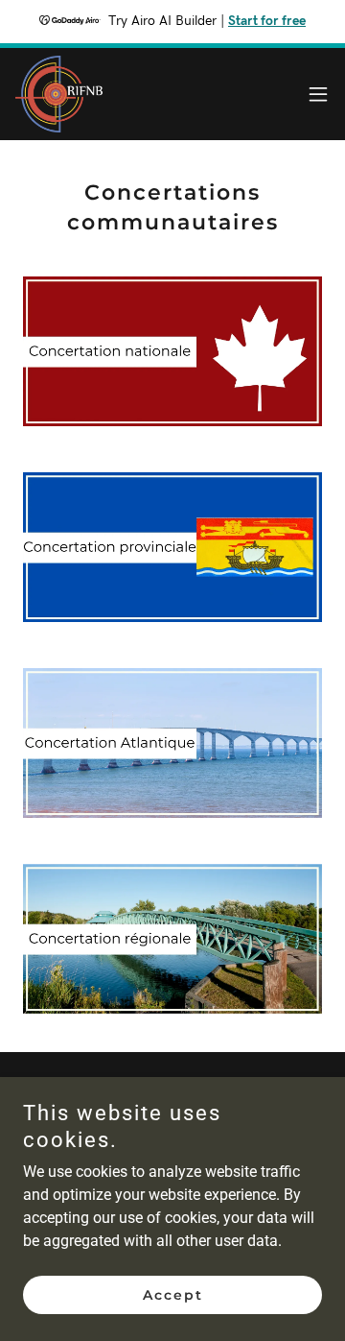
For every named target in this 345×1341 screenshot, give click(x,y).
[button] (318, 94)
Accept (173, 1295)
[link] (59, 94)
